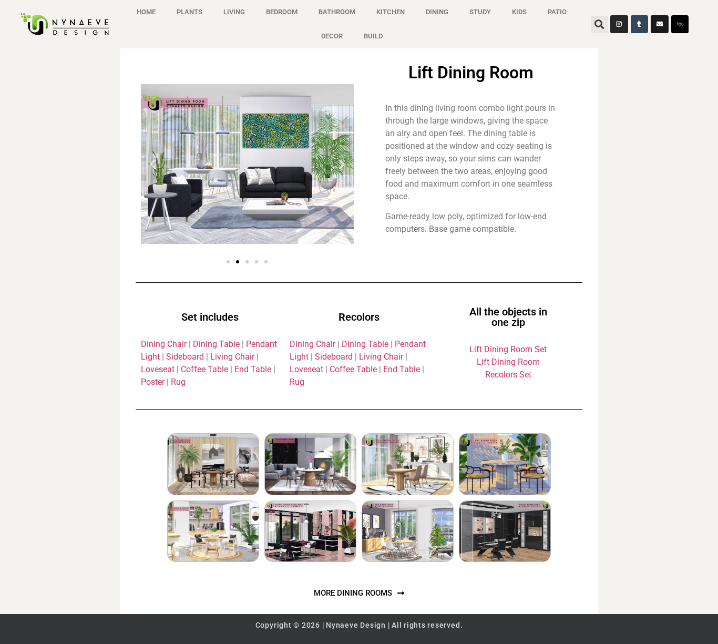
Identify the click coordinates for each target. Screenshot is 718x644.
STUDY (480, 12)
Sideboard (185, 357)
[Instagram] (619, 24)
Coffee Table (204, 369)
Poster (153, 382)
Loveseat (158, 369)
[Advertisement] (60, 216)
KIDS (519, 12)
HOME (146, 12)
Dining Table (216, 344)
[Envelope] (660, 24)
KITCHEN (390, 12)
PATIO (557, 12)
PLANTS (189, 12)
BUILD (373, 36)
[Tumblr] (640, 24)
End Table (252, 369)
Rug (178, 382)
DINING (437, 12)
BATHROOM (337, 12)
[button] (599, 24)
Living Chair (232, 357)
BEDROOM (282, 12)
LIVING (234, 12)
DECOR (332, 36)
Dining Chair (165, 344)
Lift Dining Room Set (508, 349)
